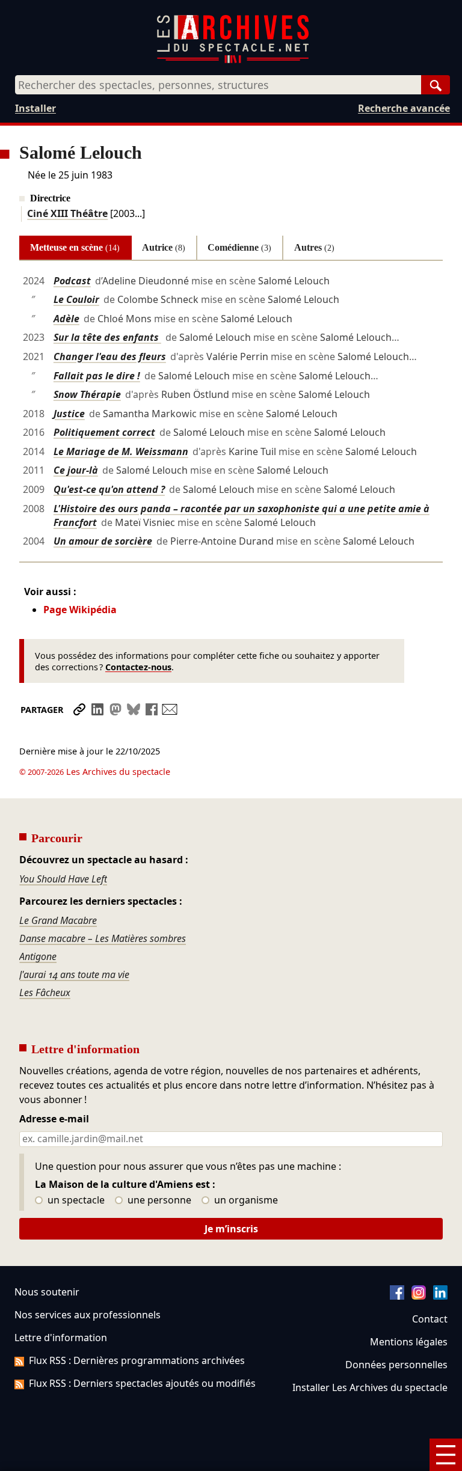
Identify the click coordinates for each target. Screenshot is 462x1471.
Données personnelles (396, 1364)
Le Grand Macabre (58, 920)
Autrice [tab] (163, 247)
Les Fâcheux (44, 992)
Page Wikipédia (80, 609)
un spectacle (75, 1200)
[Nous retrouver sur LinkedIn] (440, 1296)
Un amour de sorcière (103, 541)
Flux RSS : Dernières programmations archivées (137, 1360)
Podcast (72, 280)
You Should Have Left (63, 878)
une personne (158, 1200)
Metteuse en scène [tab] (75, 247)
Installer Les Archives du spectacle (370, 1387)
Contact (430, 1319)
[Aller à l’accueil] (233, 60)
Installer (35, 108)
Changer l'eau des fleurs (110, 356)
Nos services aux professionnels (87, 1314)
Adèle (66, 318)
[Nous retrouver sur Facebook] (397, 1296)
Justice (69, 413)
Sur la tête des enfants (107, 337)
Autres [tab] (314, 247)
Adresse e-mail (54, 1119)
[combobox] (218, 84)
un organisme (245, 1200)
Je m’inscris (231, 1228)
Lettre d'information (60, 1337)
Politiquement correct (104, 432)
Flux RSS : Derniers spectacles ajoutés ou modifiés (142, 1383)
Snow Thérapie (87, 394)
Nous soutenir (46, 1291)
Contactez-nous (138, 667)
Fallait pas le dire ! (97, 375)
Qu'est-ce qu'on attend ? (109, 489)
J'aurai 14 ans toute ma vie (74, 974)
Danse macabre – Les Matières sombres (102, 938)
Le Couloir (76, 299)
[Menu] (446, 1455)
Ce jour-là (76, 470)
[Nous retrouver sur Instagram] (418, 1296)
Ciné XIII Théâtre (67, 213)
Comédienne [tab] (239, 247)
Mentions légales (409, 1341)
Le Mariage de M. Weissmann (121, 451)
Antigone (38, 956)
